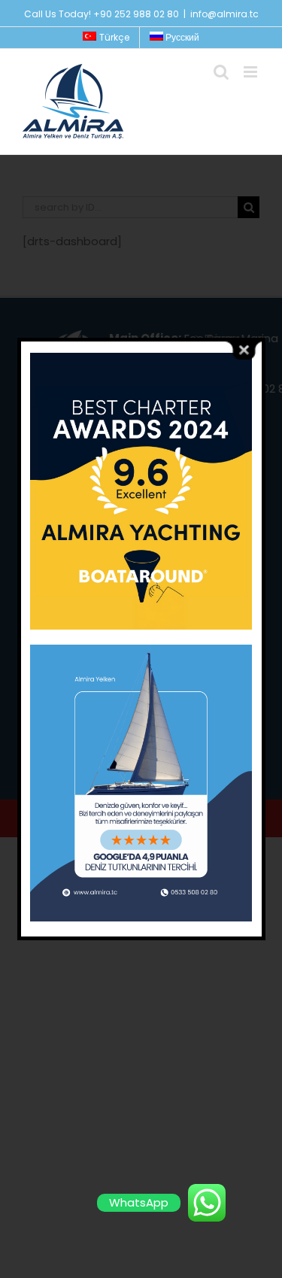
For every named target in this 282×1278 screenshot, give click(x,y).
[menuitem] (106, 37)
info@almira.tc (224, 14)
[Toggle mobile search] (221, 72)
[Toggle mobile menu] (251, 72)
